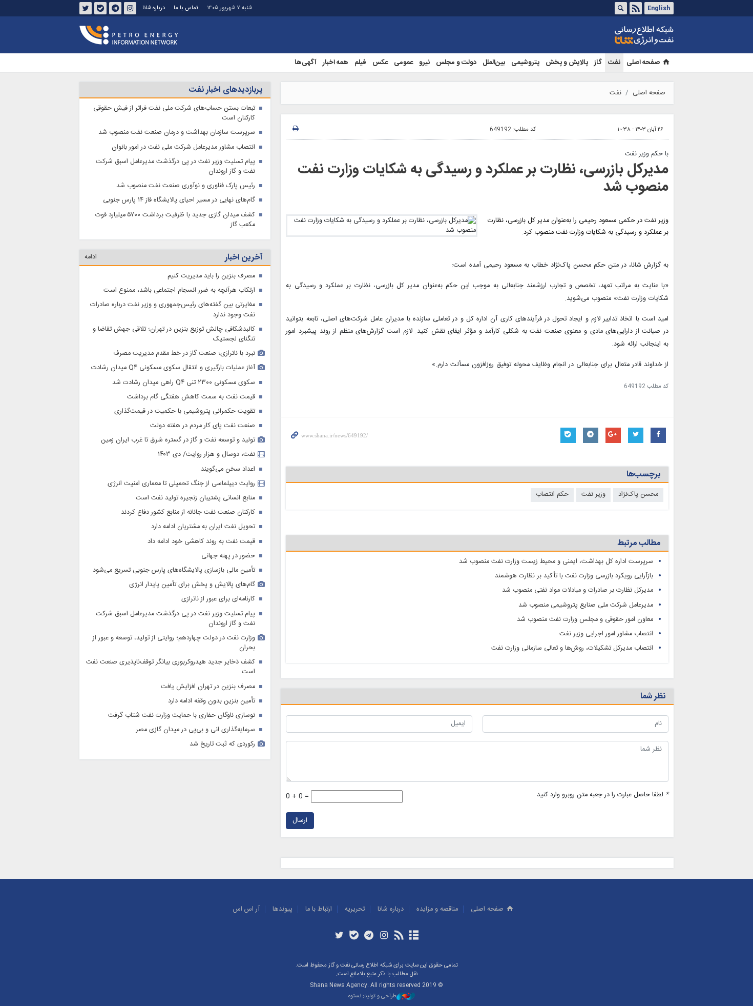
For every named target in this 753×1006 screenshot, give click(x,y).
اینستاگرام (130, 8)
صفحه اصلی (643, 62)
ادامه (91, 257)
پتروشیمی (525, 62)
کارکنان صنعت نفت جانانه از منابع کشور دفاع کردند (188, 512)
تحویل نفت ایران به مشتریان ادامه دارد (203, 527)
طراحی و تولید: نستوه (372, 996)
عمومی (403, 62)
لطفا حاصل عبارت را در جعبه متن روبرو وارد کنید (602, 795)
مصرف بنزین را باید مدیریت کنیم (211, 276)
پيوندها (282, 909)
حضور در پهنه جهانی (228, 556)
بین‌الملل (494, 62)
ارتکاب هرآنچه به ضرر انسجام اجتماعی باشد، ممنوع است (179, 290)
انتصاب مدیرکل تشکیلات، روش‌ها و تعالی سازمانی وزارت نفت (572, 648)
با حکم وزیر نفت (646, 154)
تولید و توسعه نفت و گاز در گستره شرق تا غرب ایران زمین (178, 440)
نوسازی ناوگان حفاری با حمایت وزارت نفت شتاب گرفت (181, 715)
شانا (609, 35)
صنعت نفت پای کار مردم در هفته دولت (202, 426)
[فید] (398, 936)
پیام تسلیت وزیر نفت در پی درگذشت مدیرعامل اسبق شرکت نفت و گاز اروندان (175, 166)
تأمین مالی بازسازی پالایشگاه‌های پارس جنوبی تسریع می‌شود (174, 570)
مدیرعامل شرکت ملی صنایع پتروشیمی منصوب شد (585, 605)
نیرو (424, 62)
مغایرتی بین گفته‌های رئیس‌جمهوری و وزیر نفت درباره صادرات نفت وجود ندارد (172, 309)
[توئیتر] (338, 936)
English (658, 8)
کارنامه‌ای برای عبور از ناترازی (218, 599)
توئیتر (85, 8)
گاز (598, 62)
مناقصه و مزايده (437, 909)
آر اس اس (246, 909)
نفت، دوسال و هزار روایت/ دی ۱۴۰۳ (206, 454)
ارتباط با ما (318, 909)
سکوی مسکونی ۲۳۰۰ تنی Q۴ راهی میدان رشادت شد (183, 383)
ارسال (299, 820)
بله (100, 8)
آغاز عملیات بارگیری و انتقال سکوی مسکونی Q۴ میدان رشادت (173, 368)
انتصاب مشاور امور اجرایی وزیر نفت (606, 634)
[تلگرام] (369, 936)
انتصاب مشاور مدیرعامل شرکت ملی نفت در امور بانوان (183, 147)
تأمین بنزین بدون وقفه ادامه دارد (211, 701)
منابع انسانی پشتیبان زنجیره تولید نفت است (195, 498)
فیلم (360, 62)
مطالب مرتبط (638, 543)
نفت (614, 62)
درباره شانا (153, 8)
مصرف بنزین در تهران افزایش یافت (208, 687)
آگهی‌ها (306, 62)
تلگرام (115, 8)
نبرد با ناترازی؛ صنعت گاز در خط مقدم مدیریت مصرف (184, 353)
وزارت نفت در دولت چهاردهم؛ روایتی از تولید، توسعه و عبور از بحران (174, 643)
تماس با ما (186, 8)
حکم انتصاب (552, 494)
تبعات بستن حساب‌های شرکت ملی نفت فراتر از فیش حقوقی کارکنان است (174, 113)
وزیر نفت (593, 494)
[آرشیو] (413, 936)
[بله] (354, 936)
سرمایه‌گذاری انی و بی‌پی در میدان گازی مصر (195, 730)
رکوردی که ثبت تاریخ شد (222, 744)
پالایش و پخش (567, 62)
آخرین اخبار (243, 258)
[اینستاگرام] (384, 936)
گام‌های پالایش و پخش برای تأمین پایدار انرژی (192, 585)
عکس (380, 62)
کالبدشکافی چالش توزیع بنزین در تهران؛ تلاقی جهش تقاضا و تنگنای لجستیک (174, 334)
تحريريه (355, 909)
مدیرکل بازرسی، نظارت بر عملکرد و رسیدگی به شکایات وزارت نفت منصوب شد (483, 178)
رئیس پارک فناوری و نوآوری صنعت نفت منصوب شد (185, 186)
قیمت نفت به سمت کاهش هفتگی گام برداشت (191, 397)
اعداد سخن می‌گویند (228, 469)
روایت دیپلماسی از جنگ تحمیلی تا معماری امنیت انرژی (181, 484)
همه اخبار (335, 62)
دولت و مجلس (456, 62)
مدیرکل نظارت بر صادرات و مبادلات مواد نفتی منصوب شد (577, 590)
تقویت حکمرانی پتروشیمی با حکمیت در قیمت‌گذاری (184, 411)
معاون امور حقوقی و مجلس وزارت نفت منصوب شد (585, 620)
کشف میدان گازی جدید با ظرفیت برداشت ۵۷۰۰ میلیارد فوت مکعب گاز (175, 220)
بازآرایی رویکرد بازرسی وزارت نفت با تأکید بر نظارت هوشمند (574, 576)
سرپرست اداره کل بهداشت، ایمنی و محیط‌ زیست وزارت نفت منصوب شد (556, 562)
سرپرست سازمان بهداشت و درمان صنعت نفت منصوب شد (176, 132)
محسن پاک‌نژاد (638, 494)
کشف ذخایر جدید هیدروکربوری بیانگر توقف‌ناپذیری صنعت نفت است (170, 667)
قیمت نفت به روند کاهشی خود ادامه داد (201, 542)
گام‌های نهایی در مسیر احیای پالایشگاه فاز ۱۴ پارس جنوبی (179, 200)
